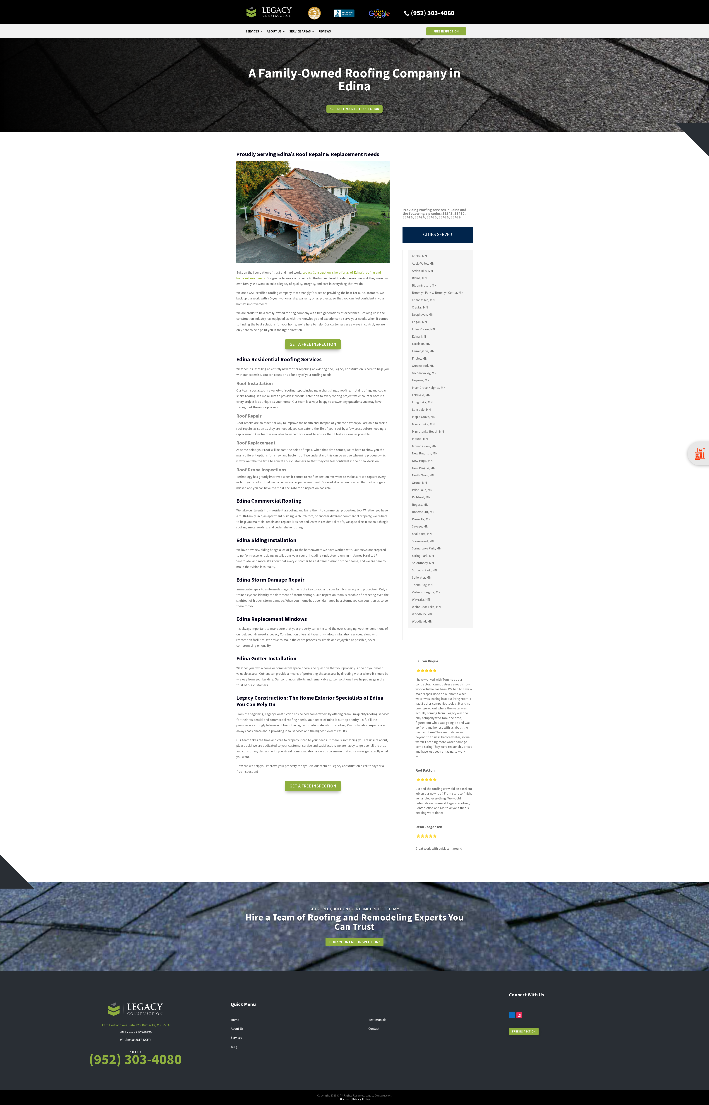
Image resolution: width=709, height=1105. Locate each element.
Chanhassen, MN (423, 300)
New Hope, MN (422, 460)
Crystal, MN (420, 307)
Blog (234, 1046)
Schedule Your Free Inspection (354, 109)
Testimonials (377, 1020)
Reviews (324, 31)
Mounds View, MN (424, 446)
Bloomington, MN (424, 285)
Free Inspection (446, 31)
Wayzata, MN (421, 599)
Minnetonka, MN (423, 424)
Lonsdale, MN (421, 409)
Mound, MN (420, 439)
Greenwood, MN (423, 365)
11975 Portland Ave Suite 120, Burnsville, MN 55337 (135, 1025)
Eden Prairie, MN (423, 329)
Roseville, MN (421, 519)
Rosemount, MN (423, 512)
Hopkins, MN (420, 380)
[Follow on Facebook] (512, 1015)
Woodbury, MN (422, 614)
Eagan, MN (419, 322)
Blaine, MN (419, 278)
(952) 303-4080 (432, 13)
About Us (274, 31)
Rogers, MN (420, 504)
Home (235, 1020)
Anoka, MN (419, 256)
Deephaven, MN (422, 314)
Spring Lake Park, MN (426, 548)
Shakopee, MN (422, 534)
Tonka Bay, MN (422, 585)
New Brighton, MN (424, 453)
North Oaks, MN (423, 475)
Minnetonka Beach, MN (428, 431)
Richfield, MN (421, 497)
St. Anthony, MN (423, 563)
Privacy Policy (361, 1099)
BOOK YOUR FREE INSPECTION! (354, 941)
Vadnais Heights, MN (426, 592)
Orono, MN (419, 482)
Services (252, 31)
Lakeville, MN (421, 395)
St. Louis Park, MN (424, 570)
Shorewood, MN (423, 541)
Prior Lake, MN (422, 490)
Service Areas (300, 31)
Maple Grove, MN (423, 417)
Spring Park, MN (423, 556)
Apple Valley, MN (423, 263)
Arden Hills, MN (422, 271)
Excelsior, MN (421, 344)
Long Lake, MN (422, 402)
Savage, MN (420, 526)
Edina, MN (419, 336)
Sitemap (345, 1099)
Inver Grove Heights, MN (429, 387)
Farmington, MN (423, 351)
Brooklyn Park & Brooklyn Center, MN (437, 292)
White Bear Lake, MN (426, 607)
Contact (373, 1028)
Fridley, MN (419, 358)
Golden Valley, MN (424, 373)
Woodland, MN (422, 621)
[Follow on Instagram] (519, 1015)
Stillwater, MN (421, 577)
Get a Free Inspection (313, 344)
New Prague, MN (423, 468)
